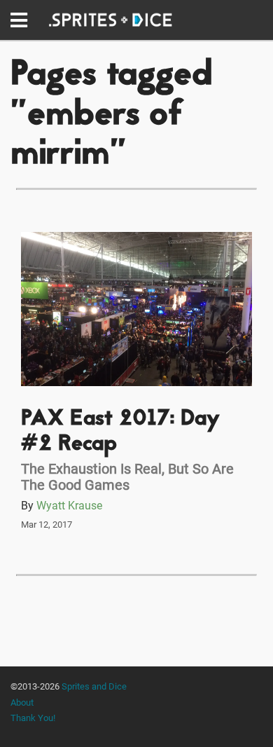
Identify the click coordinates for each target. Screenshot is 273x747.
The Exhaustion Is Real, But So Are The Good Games (127, 476)
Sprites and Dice (94, 686)
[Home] (110, 20)
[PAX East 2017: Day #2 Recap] (136, 309)
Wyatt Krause (69, 505)
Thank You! (32, 718)
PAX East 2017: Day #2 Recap (120, 432)
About (22, 702)
